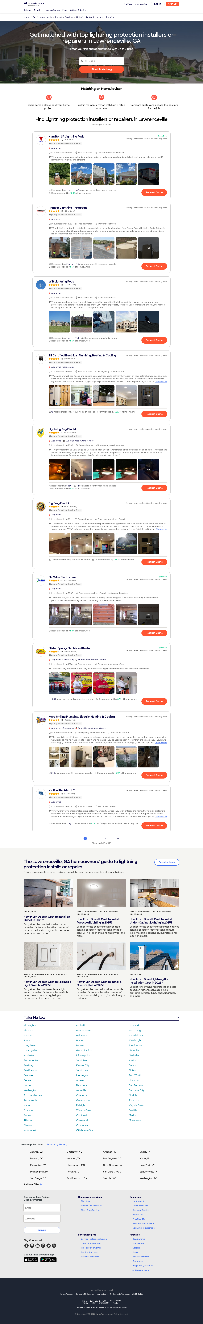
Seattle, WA (109, 1178)
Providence (135, 1045)
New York (81, 1085)
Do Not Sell (104, 1302)
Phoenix (28, 1030)
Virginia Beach (137, 1105)
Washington (30, 1090)
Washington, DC (149, 1178)
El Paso (133, 1070)
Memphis (134, 1050)
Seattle (133, 1110)
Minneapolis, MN (76, 1165)
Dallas (132, 1065)
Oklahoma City (84, 1130)
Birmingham (30, 1025)
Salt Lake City (136, 1090)
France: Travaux (66, 1294)
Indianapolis (30, 1130)
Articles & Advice (78, 10)
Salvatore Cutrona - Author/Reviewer (97, 912)
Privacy (85, 1302)
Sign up (42, 1230)
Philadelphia (136, 1035)
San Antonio (136, 1085)
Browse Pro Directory (91, 1205)
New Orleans (83, 1030)
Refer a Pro (137, 1214)
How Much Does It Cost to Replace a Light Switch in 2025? (47, 983)
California (94, 1302)
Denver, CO (36, 1158)
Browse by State (56, 1144)
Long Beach (30, 1045)
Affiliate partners (140, 1270)
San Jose (29, 1075)
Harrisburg (135, 1030)
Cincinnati (82, 1115)
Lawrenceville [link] (45, 17)
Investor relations (140, 1256)
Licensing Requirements (143, 1228)
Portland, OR (74, 1171)
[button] (59, 174)
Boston (80, 1040)
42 (118, 838)
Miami (27, 1105)
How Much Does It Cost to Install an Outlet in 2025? (47, 918)
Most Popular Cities (32, 1144)
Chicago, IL (109, 1151)
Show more (161, 381)
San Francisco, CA (77, 1178)
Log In (157, 3)
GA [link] (34, 17)
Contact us (137, 1261)
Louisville (81, 1025)
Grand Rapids (84, 1050)
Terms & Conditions (118, 1307)
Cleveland (82, 1120)
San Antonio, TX (148, 1171)
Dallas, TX (145, 1151)
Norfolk (133, 1095)
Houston (134, 1080)
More (64, 10)
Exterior (38, 10)
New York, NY (147, 1165)
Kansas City (82, 1065)
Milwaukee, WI (38, 1165)
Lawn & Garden (52, 10)
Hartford (28, 1085)
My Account (138, 1201)
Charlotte (81, 1095)
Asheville (81, 1090)
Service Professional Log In (94, 1239)
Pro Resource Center (91, 1248)
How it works (138, 1239)
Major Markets (34, 1017)
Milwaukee (135, 1120)
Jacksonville (30, 1100)
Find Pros (85, 1201)
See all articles (167, 862)
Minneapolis (83, 1055)
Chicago (28, 1125)
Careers (136, 1248)
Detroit (80, 1045)
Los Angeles (30, 1050)
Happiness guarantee (142, 1265)
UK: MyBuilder (138, 1294)
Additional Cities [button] (31, 1184)
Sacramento (31, 1060)
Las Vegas (82, 1075)
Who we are (138, 1243)
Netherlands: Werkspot (120, 1294)
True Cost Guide (140, 1205)
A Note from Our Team (143, 1223)
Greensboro (83, 1100)
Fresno (27, 1040)
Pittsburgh (135, 1040)
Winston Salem (84, 1110)
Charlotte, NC (74, 1151)
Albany (80, 1080)
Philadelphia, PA (39, 1171)
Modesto (29, 1055)
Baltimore (81, 1035)
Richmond (134, 1100)
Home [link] (26, 17)
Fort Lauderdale (33, 1095)
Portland (134, 1025)
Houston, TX (73, 1158)
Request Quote (154, 192)
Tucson (27, 1035)
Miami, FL (145, 1158)
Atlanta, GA (36, 1151)
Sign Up (172, 3)
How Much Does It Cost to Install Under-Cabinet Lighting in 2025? (151, 921)
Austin (132, 1060)
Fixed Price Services (90, 1210)
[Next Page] (124, 838)
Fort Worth (135, 1075)
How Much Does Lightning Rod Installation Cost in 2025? (149, 981)
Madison (133, 1115)
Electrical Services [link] (64, 17)
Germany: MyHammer (85, 1294)
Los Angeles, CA (112, 1158)
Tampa (27, 1115)
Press (135, 1252)
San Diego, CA (38, 1178)
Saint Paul (81, 1060)
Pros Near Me (138, 1219)
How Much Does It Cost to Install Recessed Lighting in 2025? (98, 921)
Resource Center (140, 1210)
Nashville (134, 1055)
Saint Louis (82, 1070)
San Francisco (31, 1070)
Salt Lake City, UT (112, 1171)
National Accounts (90, 1256)
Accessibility (115, 1302)
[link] (101, 140)
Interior (27, 10)
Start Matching (101, 69)
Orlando (28, 1110)
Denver (28, 1080)
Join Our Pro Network (91, 1243)
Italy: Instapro (102, 1294)
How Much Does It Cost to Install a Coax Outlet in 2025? (99, 983)
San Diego (29, 1065)
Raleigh (80, 1105)
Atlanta (28, 1120)
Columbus (82, 1125)
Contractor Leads (89, 1252)
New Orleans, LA (112, 1165)
